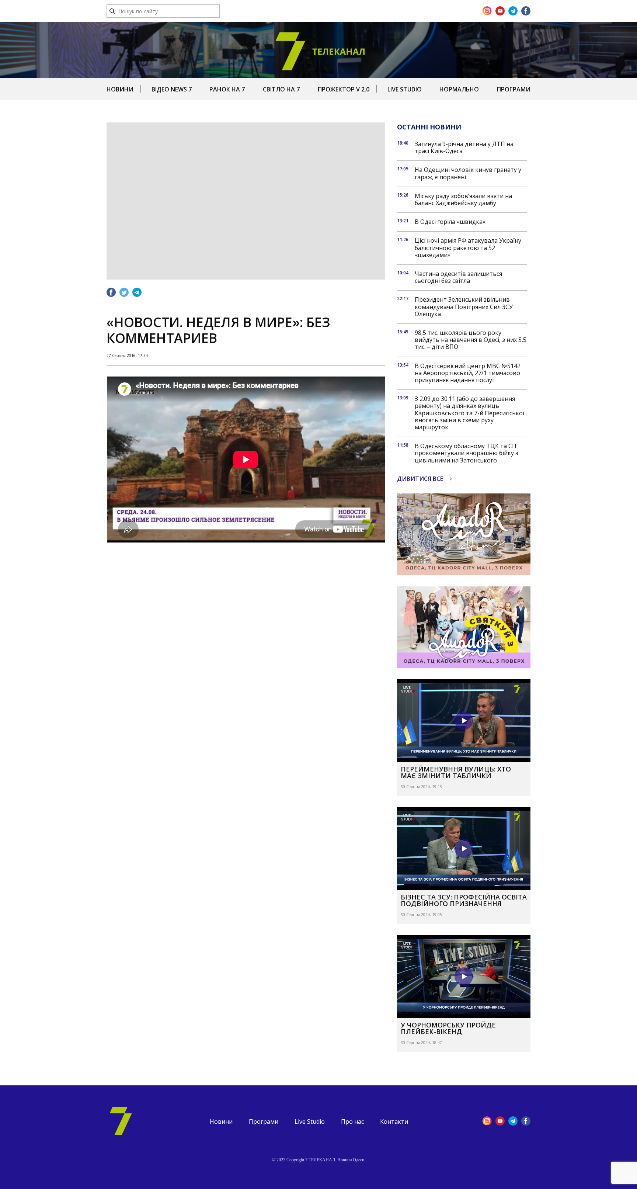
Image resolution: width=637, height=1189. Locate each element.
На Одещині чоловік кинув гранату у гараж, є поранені (468, 173)
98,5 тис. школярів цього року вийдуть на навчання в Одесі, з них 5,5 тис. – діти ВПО (470, 340)
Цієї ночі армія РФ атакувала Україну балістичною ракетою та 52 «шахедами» (468, 248)
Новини (120, 89)
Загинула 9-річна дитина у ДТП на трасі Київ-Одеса (464, 148)
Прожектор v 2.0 (343, 89)
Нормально (459, 89)
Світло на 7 (281, 89)
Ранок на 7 (227, 89)
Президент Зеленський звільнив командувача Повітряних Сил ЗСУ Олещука (464, 307)
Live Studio (404, 89)
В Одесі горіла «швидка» (450, 221)
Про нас (352, 1121)
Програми (513, 89)
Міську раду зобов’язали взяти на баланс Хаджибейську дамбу (463, 200)
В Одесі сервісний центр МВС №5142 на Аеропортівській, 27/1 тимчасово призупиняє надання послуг (468, 373)
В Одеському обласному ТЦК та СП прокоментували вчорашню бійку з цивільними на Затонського (466, 453)
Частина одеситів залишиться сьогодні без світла (458, 277)
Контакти (394, 1121)
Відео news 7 (172, 89)
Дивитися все (420, 478)
